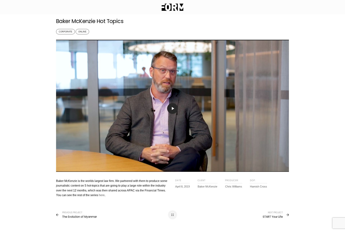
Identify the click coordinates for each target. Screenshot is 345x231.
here (102, 195)
